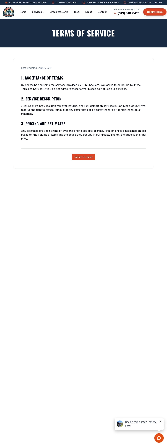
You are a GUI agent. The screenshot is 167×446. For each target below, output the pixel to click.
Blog (76, 11)
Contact (102, 11)
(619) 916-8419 (128, 13)
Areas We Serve (59, 11)
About (88, 11)
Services (37, 11)
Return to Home (83, 157)
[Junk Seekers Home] (9, 12)
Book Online (155, 12)
